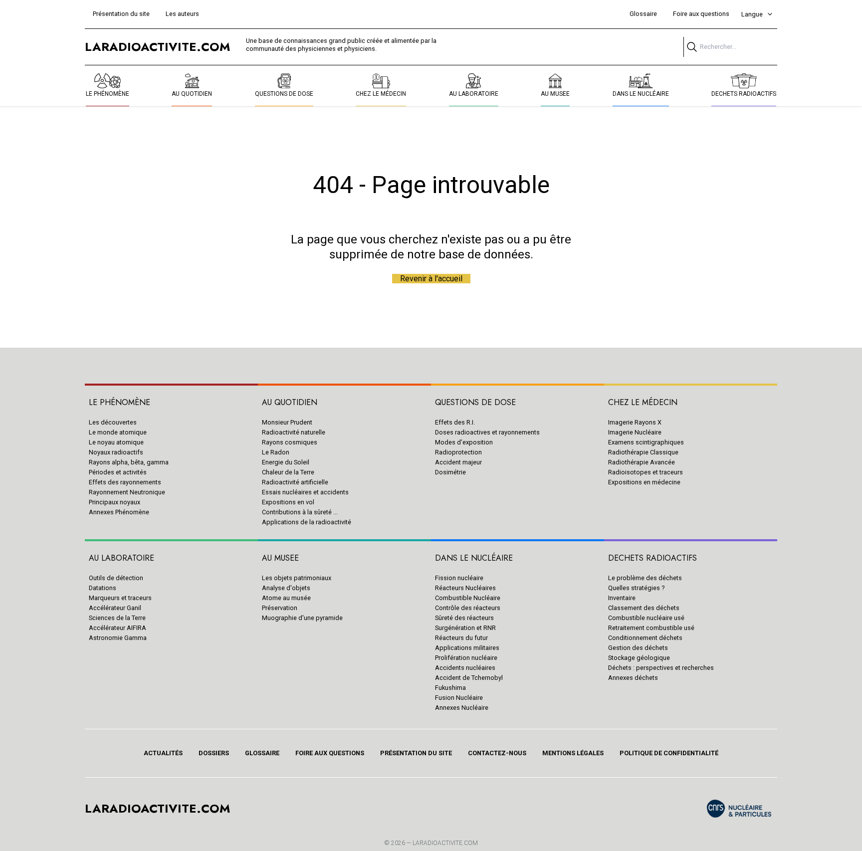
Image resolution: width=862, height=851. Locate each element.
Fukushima (450, 687)
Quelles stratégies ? (636, 588)
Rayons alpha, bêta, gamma (129, 462)
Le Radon (275, 452)
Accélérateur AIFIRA (117, 628)
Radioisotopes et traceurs (645, 472)
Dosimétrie (450, 472)
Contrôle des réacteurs (467, 608)
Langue (752, 14)
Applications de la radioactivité (306, 522)
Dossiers (214, 753)
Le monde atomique (118, 432)
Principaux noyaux (114, 502)
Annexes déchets (633, 677)
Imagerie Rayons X (634, 422)
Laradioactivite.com (445, 843)
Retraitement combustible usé (651, 628)
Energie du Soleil (285, 462)
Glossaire (643, 13)
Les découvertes (113, 422)
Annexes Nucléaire (461, 707)
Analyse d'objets (286, 588)
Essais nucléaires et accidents (305, 492)
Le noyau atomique (116, 442)
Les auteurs (182, 13)
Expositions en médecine (644, 482)
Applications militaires (467, 647)
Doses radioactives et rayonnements (487, 432)
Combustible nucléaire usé (646, 618)
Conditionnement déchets (645, 637)
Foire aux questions (701, 13)
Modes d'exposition (464, 442)
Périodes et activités (118, 472)
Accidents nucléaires (465, 667)
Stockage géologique (639, 657)
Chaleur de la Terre (288, 472)
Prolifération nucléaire (466, 657)
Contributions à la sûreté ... (300, 512)
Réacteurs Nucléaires (465, 588)
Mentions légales (573, 753)
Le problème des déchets (645, 578)
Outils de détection (116, 578)
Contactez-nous (497, 753)
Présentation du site (121, 13)
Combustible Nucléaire (467, 598)
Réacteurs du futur (461, 637)
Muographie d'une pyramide (302, 618)
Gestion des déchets (638, 647)
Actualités (163, 753)
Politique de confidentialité (669, 753)
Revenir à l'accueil (431, 278)
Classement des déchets (643, 608)
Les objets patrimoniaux (296, 578)
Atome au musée (286, 598)
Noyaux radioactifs (116, 452)
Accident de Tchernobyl (469, 677)
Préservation (279, 608)
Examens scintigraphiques (646, 442)
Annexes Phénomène (119, 512)
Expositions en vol (288, 502)
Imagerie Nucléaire (634, 432)
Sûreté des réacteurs (464, 618)
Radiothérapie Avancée (641, 462)
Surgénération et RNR (465, 628)
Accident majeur (458, 462)
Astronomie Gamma (118, 637)
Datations (102, 588)
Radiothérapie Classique (643, 452)
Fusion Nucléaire (459, 697)
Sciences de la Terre (117, 618)
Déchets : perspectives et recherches (661, 667)
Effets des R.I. (455, 422)
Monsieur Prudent (287, 422)
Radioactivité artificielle (295, 482)
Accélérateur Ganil (115, 608)
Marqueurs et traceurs (120, 598)
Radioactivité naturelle (293, 432)
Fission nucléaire (459, 578)
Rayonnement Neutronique (127, 492)
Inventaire (622, 598)
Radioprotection (458, 452)
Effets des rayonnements (125, 482)
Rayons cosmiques (289, 442)
